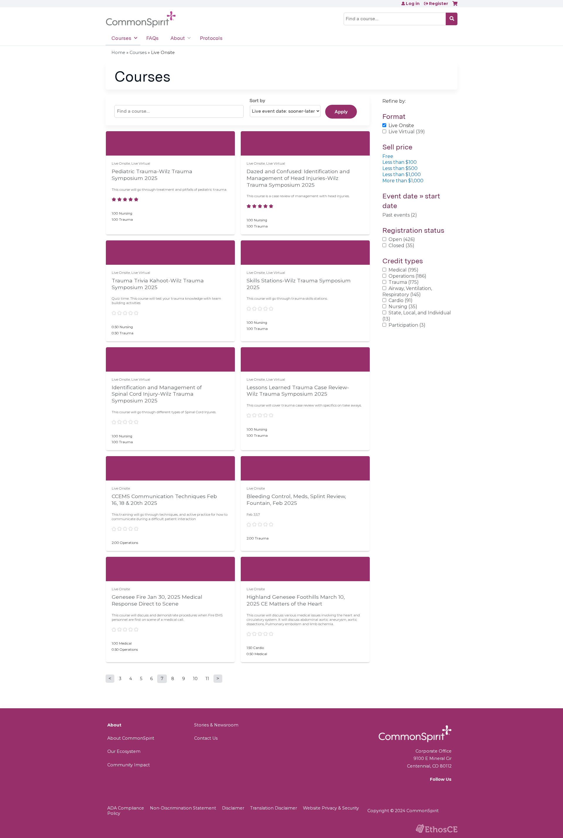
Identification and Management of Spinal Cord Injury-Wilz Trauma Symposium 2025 (157, 394)
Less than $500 (400, 168)
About (177, 38)
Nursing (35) (403, 306)
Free (387, 156)
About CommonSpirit (130, 738)
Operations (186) (407, 276)
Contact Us (206, 738)
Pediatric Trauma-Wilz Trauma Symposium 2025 (152, 174)
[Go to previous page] (110, 679)
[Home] (141, 19)
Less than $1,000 (401, 174)
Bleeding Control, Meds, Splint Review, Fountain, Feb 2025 (296, 499)
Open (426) (402, 239)
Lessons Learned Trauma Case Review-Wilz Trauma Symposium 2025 (298, 390)
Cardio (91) (401, 300)
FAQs (152, 38)
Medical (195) (403, 270)
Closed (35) (401, 245)
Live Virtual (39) (407, 131)
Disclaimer (233, 808)
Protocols (211, 38)
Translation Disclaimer (273, 808)
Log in (413, 3)
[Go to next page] (217, 679)
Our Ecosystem (123, 751)
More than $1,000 (402, 180)
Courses (121, 38)
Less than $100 (399, 162)
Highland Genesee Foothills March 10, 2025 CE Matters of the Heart (296, 600)
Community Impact (128, 765)
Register (438, 3)
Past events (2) (399, 215)
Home (118, 52)
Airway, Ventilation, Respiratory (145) (407, 291)
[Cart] (454, 5)
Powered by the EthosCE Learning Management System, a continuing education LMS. (436, 828)
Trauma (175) (404, 282)
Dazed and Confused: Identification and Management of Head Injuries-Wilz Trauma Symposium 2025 (298, 178)
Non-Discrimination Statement (183, 808)
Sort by (257, 100)
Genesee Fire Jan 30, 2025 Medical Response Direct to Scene (157, 600)
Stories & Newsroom (216, 725)
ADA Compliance (125, 808)
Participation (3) (407, 325)
